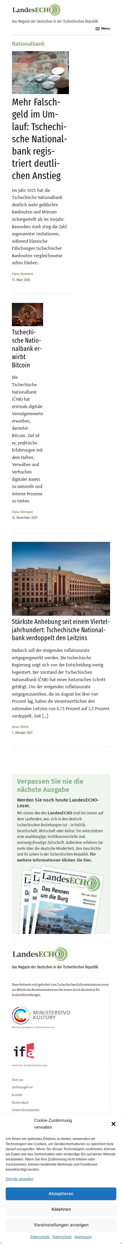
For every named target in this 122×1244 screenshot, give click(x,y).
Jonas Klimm (20, 727)
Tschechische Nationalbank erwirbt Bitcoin (27, 348)
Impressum (83, 1237)
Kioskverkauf (20, 1102)
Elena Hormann (22, 274)
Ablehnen (61, 1209)
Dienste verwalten (19, 1179)
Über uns (17, 1079)
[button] (113, 1124)
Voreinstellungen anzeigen (61, 1225)
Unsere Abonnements (25, 1110)
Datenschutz (40, 1237)
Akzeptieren (61, 1193)
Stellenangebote (22, 1087)
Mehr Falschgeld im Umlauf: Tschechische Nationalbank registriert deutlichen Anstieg (39, 139)
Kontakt (17, 1095)
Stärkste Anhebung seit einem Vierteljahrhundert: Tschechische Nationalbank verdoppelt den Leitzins (61, 630)
